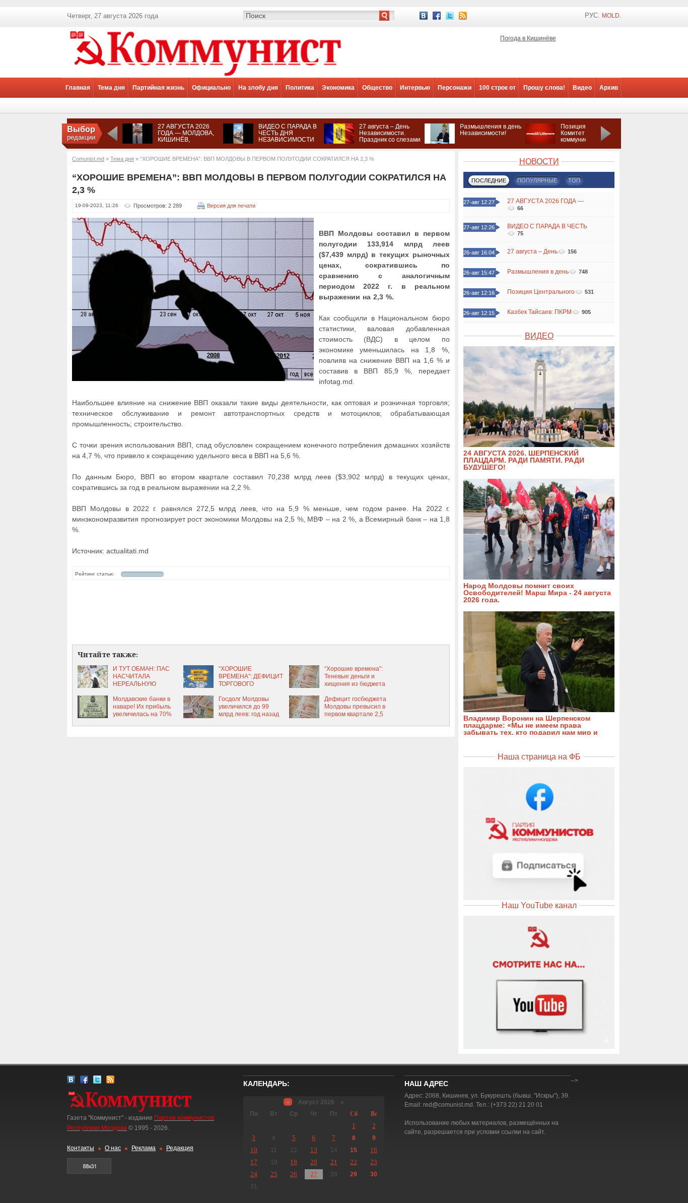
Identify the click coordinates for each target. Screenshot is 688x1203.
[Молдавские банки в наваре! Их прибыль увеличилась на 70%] (93, 716)
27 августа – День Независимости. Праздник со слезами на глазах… (390, 136)
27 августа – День (532, 251)
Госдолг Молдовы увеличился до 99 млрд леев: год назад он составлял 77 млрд (250, 710)
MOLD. (611, 15)
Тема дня (111, 87)
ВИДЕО (539, 336)
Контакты (80, 1148)
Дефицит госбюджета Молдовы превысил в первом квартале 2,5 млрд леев (355, 710)
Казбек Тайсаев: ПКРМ (539, 311)
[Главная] (205, 75)
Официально (211, 87)
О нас (113, 1148)
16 (373, 1150)
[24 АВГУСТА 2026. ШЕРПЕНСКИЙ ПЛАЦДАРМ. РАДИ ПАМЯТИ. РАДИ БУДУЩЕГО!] (544, 445)
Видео (582, 87)
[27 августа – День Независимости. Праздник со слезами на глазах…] (339, 141)
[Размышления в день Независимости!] (440, 141)
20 (313, 1162)
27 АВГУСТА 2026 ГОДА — (545, 201)
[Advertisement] (261, 613)
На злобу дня (258, 87)
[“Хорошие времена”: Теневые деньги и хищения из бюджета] (304, 685)
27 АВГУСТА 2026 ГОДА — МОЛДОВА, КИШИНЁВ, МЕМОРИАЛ (186, 136)
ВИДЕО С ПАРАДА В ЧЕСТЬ (547, 226)
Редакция (179, 1148)
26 (293, 1174)
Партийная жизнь (158, 87)
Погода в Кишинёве (528, 38)
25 (274, 1174)
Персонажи (454, 87)
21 (333, 1162)
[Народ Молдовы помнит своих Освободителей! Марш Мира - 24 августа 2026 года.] (544, 577)
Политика (300, 87)
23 (373, 1162)
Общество (377, 87)
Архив (608, 87)
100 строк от (497, 87)
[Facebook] (437, 16)
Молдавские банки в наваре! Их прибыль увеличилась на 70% (142, 706)
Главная (77, 87)
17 (253, 1162)
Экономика (338, 87)
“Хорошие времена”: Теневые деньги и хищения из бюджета (354, 676)
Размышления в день (538, 271)
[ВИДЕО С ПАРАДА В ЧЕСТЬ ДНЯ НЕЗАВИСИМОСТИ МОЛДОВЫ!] (238, 141)
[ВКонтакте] (424, 16)
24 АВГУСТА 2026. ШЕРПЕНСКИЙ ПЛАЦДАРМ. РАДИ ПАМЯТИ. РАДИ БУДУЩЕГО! (523, 460)
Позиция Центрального (541, 291)
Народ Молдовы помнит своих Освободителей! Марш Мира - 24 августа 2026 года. (537, 593)
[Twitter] (450, 16)
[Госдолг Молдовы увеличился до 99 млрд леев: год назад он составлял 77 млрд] (198, 716)
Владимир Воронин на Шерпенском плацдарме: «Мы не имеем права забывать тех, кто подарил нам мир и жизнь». (530, 728)
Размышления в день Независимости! (490, 130)
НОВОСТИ (539, 161)
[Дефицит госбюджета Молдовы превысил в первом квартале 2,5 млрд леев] (304, 716)
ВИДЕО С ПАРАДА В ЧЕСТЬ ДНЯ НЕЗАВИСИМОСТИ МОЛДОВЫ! (287, 136)
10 (253, 1150)
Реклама (143, 1148)
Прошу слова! (544, 87)
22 (353, 1162)
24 (253, 1174)
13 (313, 1150)
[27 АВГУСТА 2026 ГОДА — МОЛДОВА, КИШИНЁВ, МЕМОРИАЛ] (137, 141)
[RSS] (463, 16)
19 (293, 1162)
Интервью (415, 87)
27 (313, 1174)
